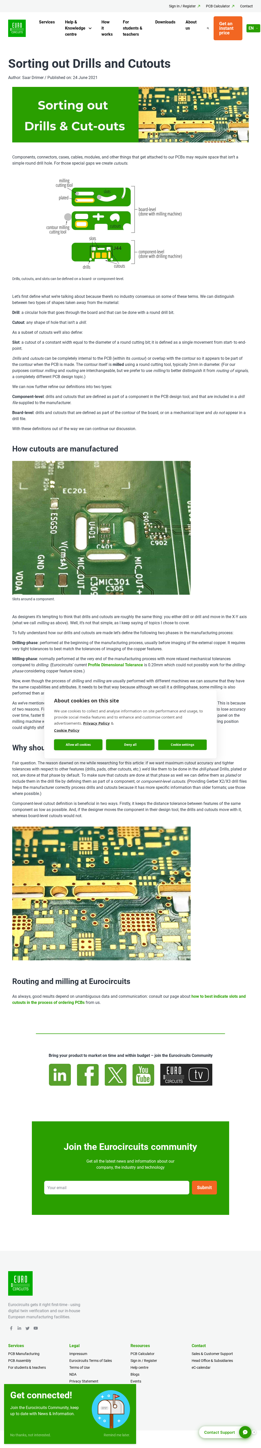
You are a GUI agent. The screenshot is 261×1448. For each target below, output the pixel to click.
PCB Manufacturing (24, 1354)
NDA (72, 1374)
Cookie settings (182, 744)
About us (191, 25)
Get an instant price (226, 28)
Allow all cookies (78, 744)
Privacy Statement (83, 1381)
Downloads (165, 22)
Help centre (139, 1367)
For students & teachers (132, 28)
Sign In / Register (182, 6)
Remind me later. (117, 1435)
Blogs (134, 1374)
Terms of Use (79, 1367)
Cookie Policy (67, 730)
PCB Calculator (218, 6)
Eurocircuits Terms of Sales (90, 1361)
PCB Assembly (19, 1361)
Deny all (130, 744)
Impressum (78, 1354)
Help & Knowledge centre (75, 28)
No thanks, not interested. (30, 1435)
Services (47, 22)
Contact (246, 6)
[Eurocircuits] (17, 28)
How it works (107, 28)
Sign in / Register (143, 1361)
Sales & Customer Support (212, 1354)
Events (135, 1381)
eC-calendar (201, 1367)
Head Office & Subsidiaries (212, 1361)
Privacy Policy (96, 722)
